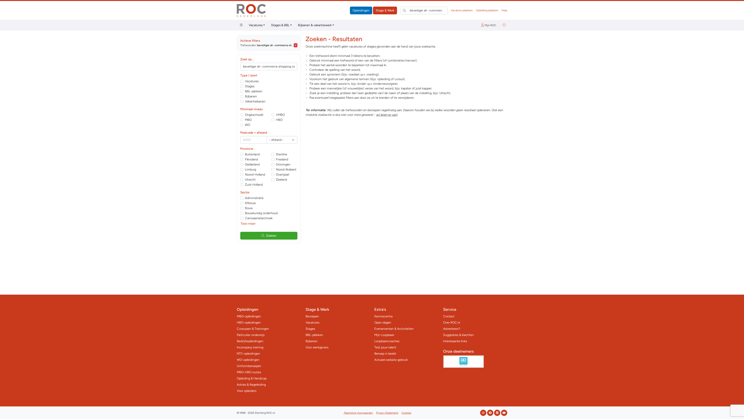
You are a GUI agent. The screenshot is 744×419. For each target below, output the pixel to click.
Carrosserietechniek (259, 218)
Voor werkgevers (317, 347)
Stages (249, 86)
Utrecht (250, 179)
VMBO (280, 115)
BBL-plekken (253, 91)
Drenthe (281, 154)
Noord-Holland (255, 174)
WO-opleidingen (248, 360)
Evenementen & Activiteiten (394, 329)
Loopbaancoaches (386, 341)
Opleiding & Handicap (252, 378)
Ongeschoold (254, 115)
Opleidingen (361, 10)
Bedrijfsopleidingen (250, 341)
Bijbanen (251, 96)
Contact (449, 316)
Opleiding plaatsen (487, 10)
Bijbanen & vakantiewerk (315, 25)
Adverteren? (451, 329)
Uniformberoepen (249, 366)
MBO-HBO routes (249, 372)
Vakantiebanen (255, 101)
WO (247, 125)
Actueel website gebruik (391, 360)
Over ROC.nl (451, 322)
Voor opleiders (246, 391)
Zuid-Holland (254, 184)
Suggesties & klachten (458, 335)
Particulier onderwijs (250, 335)
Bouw (249, 208)
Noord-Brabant (286, 169)
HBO (279, 120)
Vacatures (256, 25)
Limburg (250, 169)
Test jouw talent (385, 347)
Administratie (254, 198)
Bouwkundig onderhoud (261, 213)
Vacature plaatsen (462, 10)
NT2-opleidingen (248, 353)
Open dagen (382, 322)
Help (504, 10)
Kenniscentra (383, 316)
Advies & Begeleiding (251, 384)
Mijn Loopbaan (384, 335)
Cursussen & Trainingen (253, 329)
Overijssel (282, 174)
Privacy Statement (387, 413)
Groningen (283, 164)
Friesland (282, 159)
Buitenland (252, 154)
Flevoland (251, 159)
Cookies (406, 413)
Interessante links (455, 341)
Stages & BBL (280, 25)
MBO (248, 120)
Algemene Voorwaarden (358, 413)
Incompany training (250, 347)
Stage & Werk (385, 10)
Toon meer (248, 223)
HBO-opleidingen (249, 322)
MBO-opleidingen (249, 316)
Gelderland (252, 164)
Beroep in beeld (385, 353)
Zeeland (281, 179)
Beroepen (312, 316)
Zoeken (271, 235)
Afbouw (250, 203)
